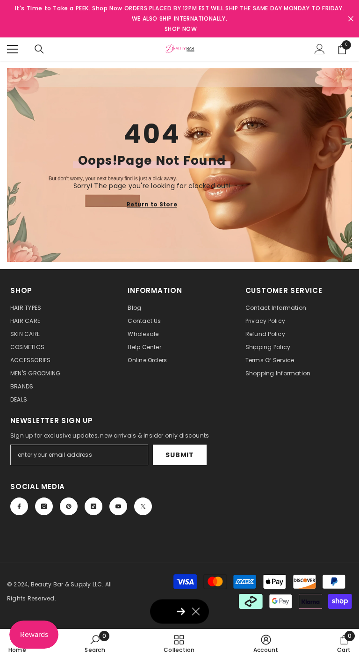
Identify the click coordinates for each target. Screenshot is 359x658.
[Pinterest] (69, 506)
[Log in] (320, 49)
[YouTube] (118, 506)
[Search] (39, 49)
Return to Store (152, 204)
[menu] (12, 49)
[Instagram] (44, 506)
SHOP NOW (181, 29)
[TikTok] (93, 506)
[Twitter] (143, 506)
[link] (95, 643)
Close (350, 18)
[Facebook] (19, 506)
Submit (179, 455)
